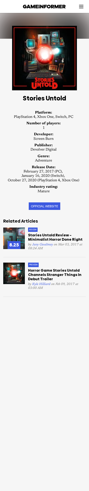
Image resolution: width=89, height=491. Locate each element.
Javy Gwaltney (42, 244)
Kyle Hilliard (41, 284)
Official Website (44, 206)
